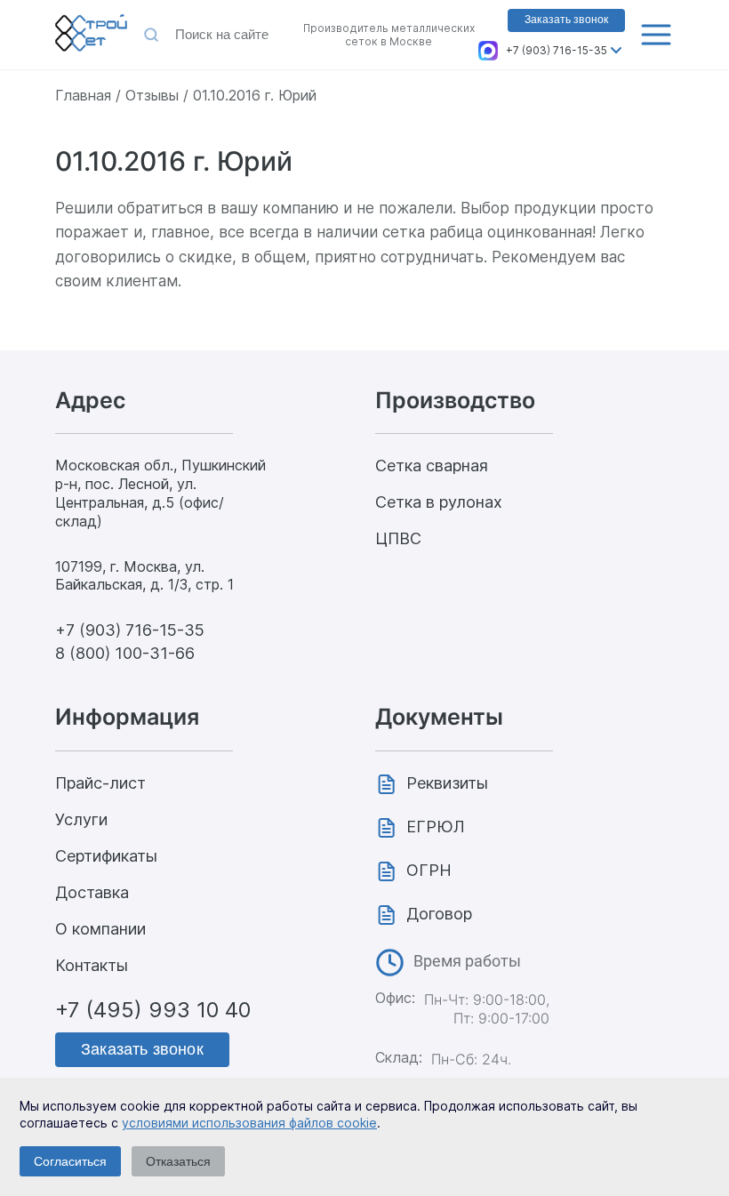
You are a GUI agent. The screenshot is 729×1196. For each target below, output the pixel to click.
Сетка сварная (431, 465)
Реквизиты (447, 783)
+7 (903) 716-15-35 (556, 50)
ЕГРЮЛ (435, 826)
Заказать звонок (566, 19)
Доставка (92, 892)
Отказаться (178, 1161)
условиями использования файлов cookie (249, 1122)
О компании (100, 928)
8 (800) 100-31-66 (125, 653)
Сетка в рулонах (438, 502)
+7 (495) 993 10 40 (153, 1010)
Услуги (81, 819)
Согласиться (70, 1161)
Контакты (91, 965)
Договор (439, 913)
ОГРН (429, 870)
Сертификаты (106, 856)
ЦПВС (398, 538)
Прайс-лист (100, 783)
